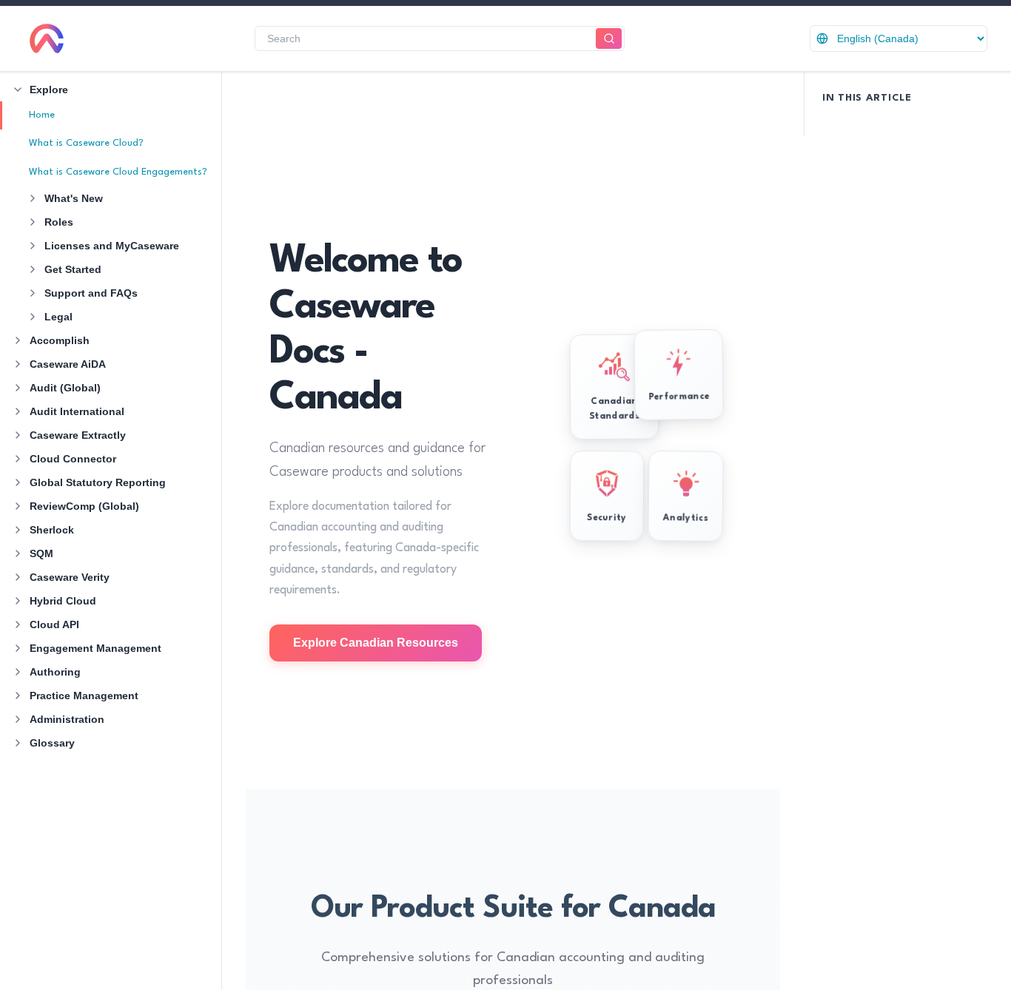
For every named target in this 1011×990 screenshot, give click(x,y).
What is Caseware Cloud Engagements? (118, 172)
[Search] (609, 39)
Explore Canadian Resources (375, 642)
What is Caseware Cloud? (86, 143)
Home (42, 115)
